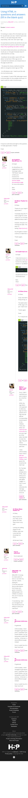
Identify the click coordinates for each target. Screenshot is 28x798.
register (8, 152)
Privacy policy (8, 753)
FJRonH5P (10, 22)
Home (14, 704)
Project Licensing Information (14, 738)
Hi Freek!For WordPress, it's (17, 160)
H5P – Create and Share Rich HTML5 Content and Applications (14, 2)
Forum (14, 712)
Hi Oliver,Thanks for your (21, 201)
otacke (4, 163)
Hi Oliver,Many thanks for (17, 509)
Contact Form (14, 724)
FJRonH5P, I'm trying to (16, 571)
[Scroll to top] (14, 758)
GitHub (14, 722)
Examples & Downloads (14, 706)
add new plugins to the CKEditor (23, 457)
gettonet (4, 568)
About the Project (14, 740)
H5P (14, 746)
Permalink (4, 168)
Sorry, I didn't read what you (22, 388)
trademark (15, 752)
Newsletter (14, 726)
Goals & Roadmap (14, 710)
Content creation (10, 27)
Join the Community (11, 735)
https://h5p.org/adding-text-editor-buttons (12, 46)
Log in (2, 152)
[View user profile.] (4, 161)
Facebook (14, 719)
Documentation (14, 708)
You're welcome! (17, 552)
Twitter (14, 720)
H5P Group (23, 752)
